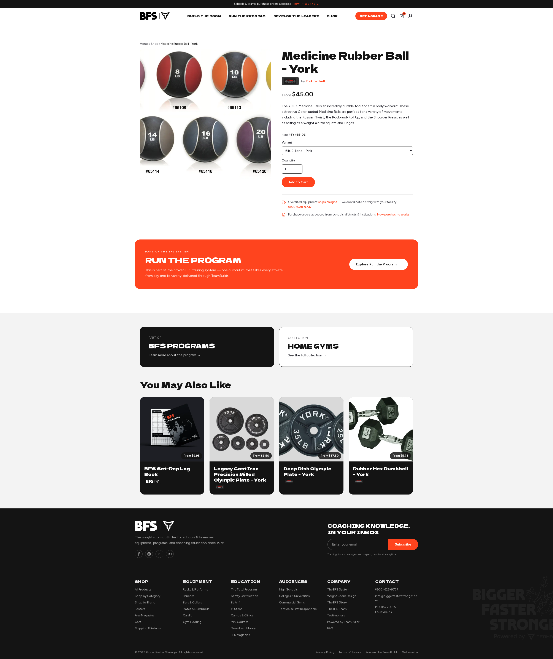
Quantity (288, 160)
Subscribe (403, 544)
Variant (287, 142)
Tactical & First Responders (298, 609)
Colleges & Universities (294, 596)
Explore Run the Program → (378, 264)
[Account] (410, 16)
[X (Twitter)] (159, 554)
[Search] (393, 16)
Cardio (187, 615)
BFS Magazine (240, 635)
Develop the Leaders (296, 16)
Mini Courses (239, 622)
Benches (188, 596)
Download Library (243, 628)
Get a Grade (371, 16)
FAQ (330, 628)
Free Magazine (144, 615)
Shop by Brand (145, 602)
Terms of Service (349, 652)
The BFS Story (337, 602)
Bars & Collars (192, 602)
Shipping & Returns (148, 628)
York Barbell (315, 81)
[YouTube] (170, 554)
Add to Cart (298, 182)
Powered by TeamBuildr (343, 622)
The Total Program (244, 589)
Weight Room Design (341, 596)
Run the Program (247, 16)
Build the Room (204, 16)
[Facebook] (139, 554)
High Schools (288, 589)
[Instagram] (149, 554)
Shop (332, 16)
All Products (143, 589)
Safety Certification (244, 596)
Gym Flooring (192, 622)
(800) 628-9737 (300, 207)
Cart (138, 622)
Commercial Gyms (292, 602)
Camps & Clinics (242, 615)
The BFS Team (337, 609)
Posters (140, 609)
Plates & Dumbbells (196, 609)
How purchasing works (393, 214)
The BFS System (338, 589)
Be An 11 (236, 602)
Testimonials (336, 615)
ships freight (327, 202)
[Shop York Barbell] (290, 81)
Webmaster (410, 652)
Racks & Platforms (195, 589)
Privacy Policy (325, 652)
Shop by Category (147, 596)
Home (144, 44)
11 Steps (236, 609)
